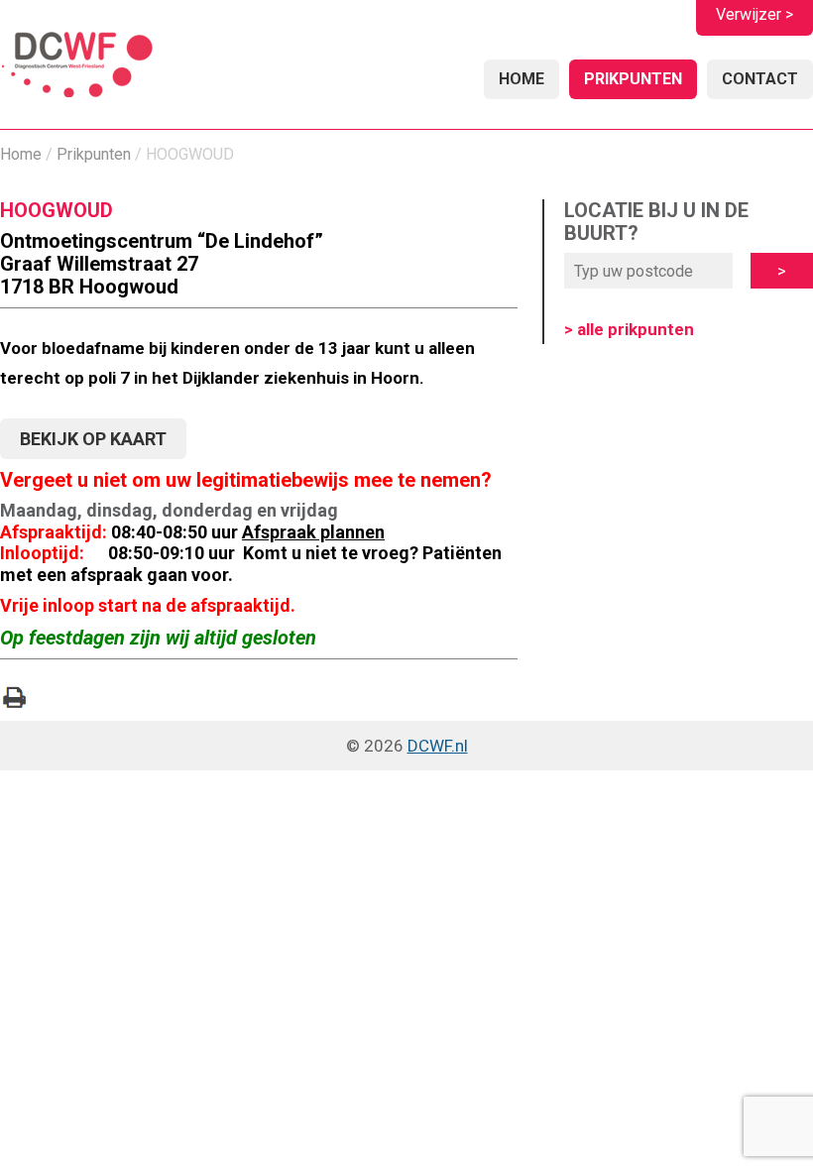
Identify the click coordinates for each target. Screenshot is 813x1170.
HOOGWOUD (56, 210)
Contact (760, 78)
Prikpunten (633, 78)
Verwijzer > (754, 14)
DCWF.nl (437, 746)
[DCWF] (77, 67)
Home (521, 78)
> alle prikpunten (629, 329)
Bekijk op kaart (93, 438)
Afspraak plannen (313, 532)
